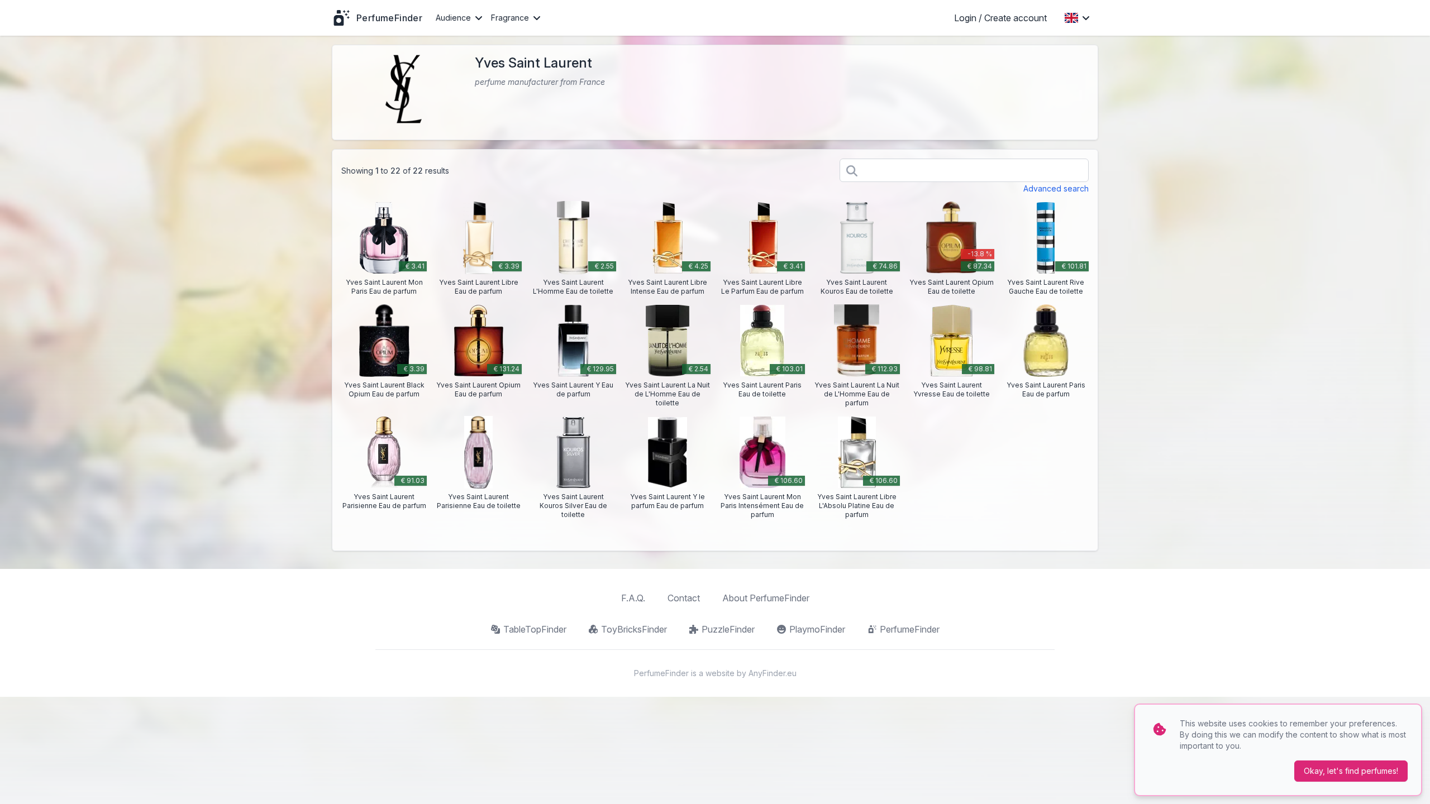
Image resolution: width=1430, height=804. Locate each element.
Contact (684, 598)
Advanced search (1056, 188)
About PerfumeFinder (765, 598)
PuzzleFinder (728, 629)
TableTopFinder (534, 629)
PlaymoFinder (817, 629)
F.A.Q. (633, 598)
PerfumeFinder (910, 629)
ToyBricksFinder (634, 629)
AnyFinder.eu (773, 673)
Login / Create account (1000, 17)
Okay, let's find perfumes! (1351, 771)
